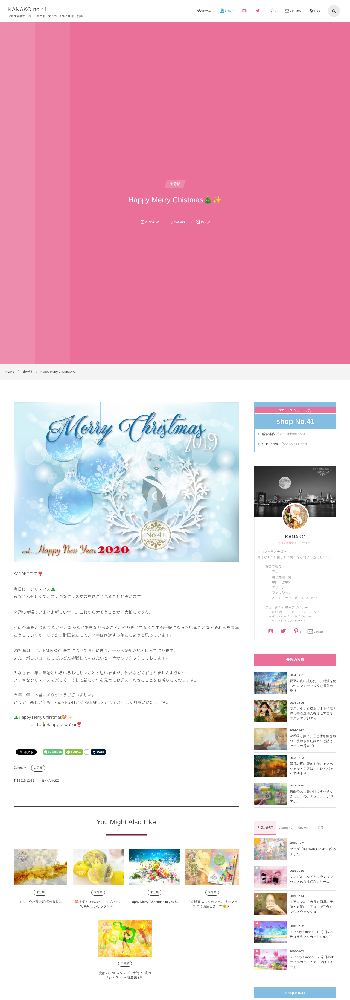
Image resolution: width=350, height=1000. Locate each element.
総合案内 (284, 433)
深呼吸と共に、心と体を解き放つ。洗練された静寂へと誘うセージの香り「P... (313, 741)
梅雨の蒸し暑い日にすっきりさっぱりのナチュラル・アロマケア (311, 796)
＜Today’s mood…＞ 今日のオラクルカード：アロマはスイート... (312, 962)
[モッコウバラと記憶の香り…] (40, 867)
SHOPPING (285, 443)
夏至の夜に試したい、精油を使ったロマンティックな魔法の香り (313, 686)
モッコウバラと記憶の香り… (40, 902)
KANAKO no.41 (27, 9)
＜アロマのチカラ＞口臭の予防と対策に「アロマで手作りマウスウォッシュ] (311, 907)
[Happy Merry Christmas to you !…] (154, 867)
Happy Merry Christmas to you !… (154, 902)
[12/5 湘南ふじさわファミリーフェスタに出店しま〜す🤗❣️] (212, 867)
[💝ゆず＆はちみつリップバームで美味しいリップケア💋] (98, 867)
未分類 (175, 184)
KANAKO (295, 537)
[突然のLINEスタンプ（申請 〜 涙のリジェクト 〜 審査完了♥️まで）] (125, 938)
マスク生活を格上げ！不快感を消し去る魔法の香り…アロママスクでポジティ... (313, 713)
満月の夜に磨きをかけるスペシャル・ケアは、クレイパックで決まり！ (311, 768)
